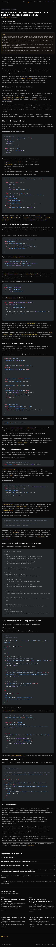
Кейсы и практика (6, 9)
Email (53, 944)
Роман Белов (7, 17)
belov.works (30, 845)
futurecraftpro (5, 1)
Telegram (38, 944)
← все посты (4, 936)
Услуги (35, 1)
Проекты (30, 1)
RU (53, 1)
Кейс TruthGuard (27, 78)
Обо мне (41, 1)
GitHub (48, 944)
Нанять (47, 1)
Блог (24, 1)
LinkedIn (44, 944)
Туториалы (14, 9)
